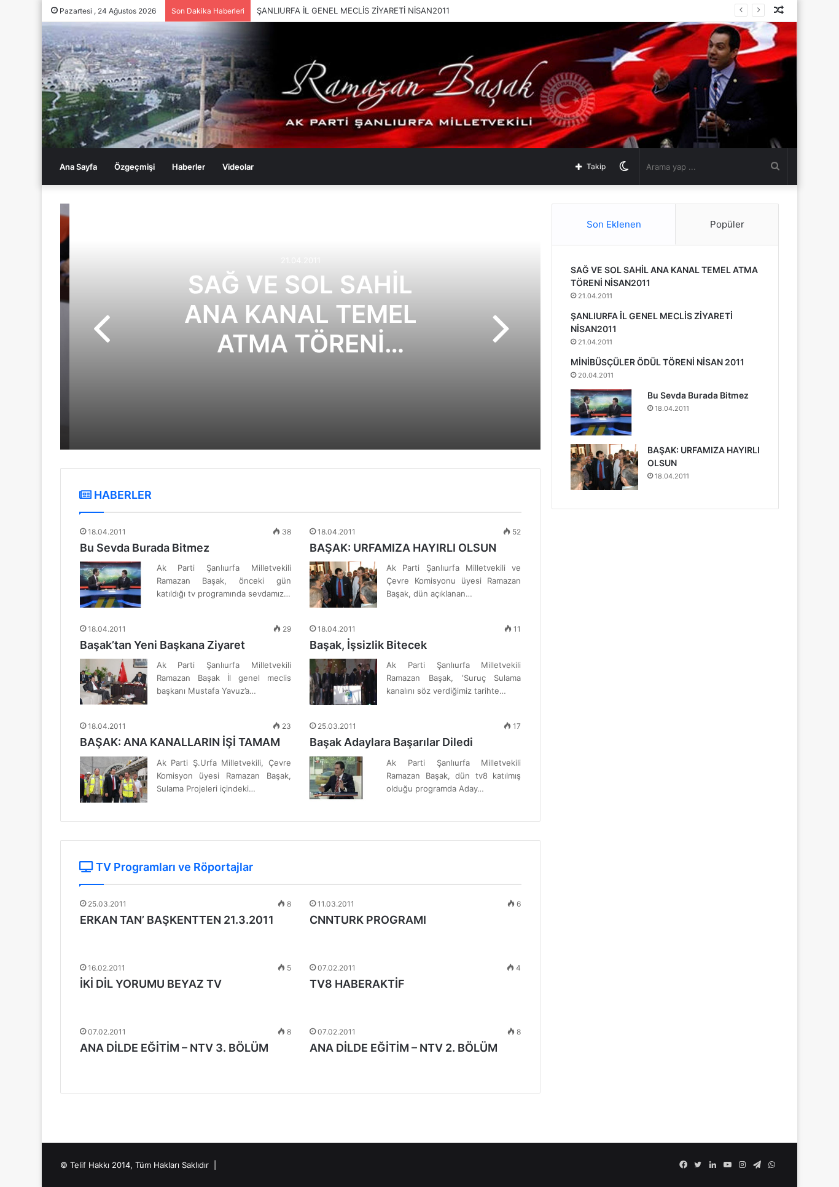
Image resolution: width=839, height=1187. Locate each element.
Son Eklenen (614, 224)
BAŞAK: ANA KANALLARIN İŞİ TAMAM (180, 742)
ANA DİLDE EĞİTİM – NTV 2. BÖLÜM (404, 1047)
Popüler (727, 224)
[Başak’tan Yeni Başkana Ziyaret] (113, 682)
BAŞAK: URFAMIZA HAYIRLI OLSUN (403, 547)
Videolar (238, 167)
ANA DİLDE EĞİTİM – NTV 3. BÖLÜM (174, 1047)
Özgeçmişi (134, 167)
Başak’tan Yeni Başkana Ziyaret (162, 644)
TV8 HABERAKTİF (357, 983)
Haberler (188, 167)
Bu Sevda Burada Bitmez (144, 547)
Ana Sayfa (78, 167)
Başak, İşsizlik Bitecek (368, 644)
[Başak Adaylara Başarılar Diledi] (343, 779)
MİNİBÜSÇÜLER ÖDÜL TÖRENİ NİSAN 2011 (657, 362)
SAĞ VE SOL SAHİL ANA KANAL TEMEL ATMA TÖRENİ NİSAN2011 (300, 328)
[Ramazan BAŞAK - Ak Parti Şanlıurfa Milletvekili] (419, 85)
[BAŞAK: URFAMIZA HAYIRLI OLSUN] (343, 585)
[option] (300, 327)
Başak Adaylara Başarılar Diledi (391, 742)
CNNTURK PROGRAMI (368, 919)
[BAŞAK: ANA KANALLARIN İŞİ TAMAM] (113, 779)
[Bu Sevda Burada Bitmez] (113, 585)
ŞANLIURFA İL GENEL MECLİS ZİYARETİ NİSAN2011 (353, 10)
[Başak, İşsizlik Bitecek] (343, 682)
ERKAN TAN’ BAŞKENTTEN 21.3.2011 (177, 919)
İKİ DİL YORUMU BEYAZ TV (151, 983)
